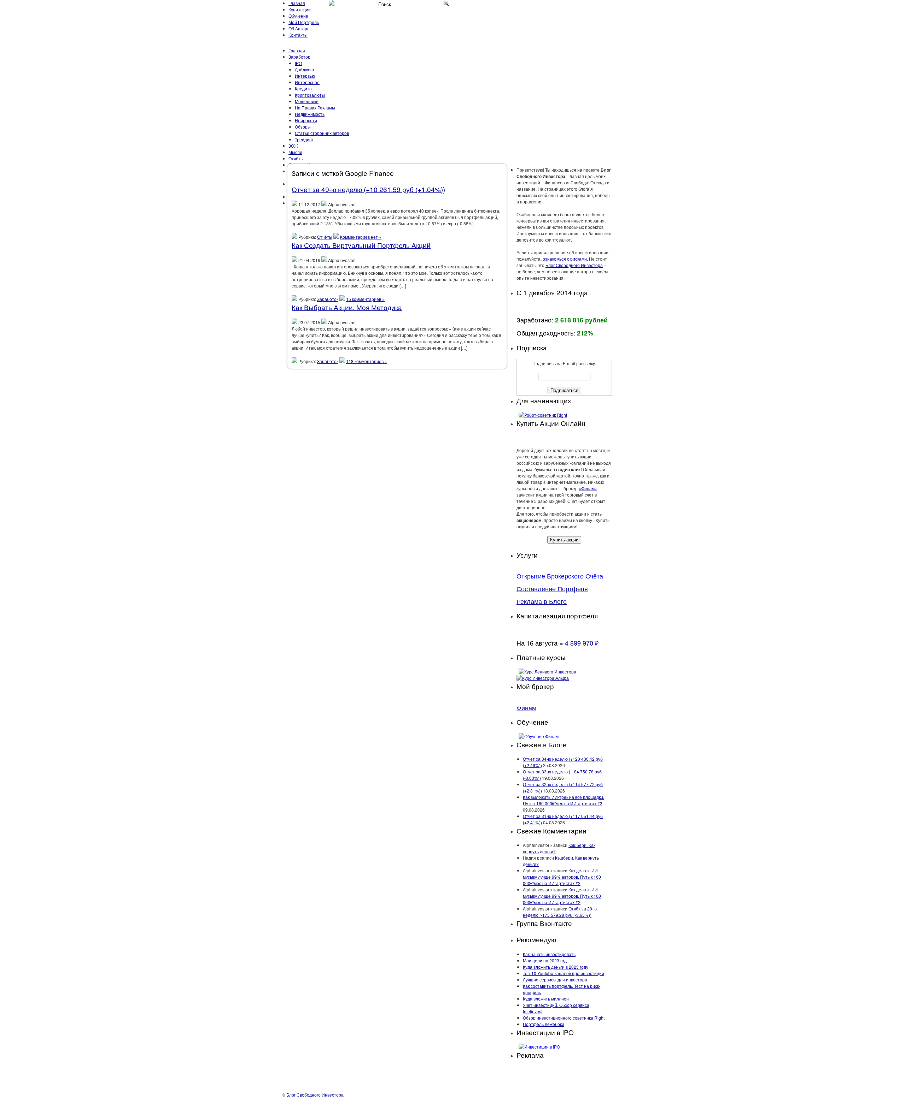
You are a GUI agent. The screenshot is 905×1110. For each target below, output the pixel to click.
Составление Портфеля (552, 588)
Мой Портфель (303, 22)
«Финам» (588, 488)
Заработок (299, 57)
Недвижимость (310, 114)
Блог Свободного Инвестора (574, 265)
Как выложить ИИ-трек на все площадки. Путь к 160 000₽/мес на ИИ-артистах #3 (563, 800)
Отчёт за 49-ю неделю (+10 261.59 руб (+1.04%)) (368, 189)
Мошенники (307, 101)
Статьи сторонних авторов (322, 133)
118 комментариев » (366, 361)
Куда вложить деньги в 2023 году (555, 967)
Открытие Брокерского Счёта (559, 575)
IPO (298, 63)
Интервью (305, 76)
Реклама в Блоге (541, 601)
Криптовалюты (310, 95)
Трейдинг (304, 139)
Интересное (307, 82)
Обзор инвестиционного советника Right (564, 1018)
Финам (526, 707)
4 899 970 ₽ (582, 642)
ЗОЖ (293, 146)
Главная (296, 3)
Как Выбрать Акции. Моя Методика (347, 307)
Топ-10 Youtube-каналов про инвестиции (563, 973)
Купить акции (564, 539)
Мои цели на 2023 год (545, 960)
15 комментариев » (365, 299)
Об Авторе (299, 28)
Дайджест (305, 69)
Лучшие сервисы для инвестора (555, 980)
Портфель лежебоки (543, 1024)
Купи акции (299, 9)
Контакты (298, 35)
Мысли (295, 152)
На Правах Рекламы (315, 108)
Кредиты (304, 88)
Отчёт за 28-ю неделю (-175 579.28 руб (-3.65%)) (560, 912)
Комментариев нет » (360, 237)
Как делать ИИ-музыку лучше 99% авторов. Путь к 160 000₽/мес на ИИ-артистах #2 (562, 876)
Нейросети (306, 120)
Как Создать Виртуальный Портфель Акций (361, 245)
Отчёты (296, 158)
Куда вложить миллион (546, 999)
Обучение (298, 16)
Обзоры (303, 127)
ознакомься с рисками (565, 259)
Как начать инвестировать (549, 954)
